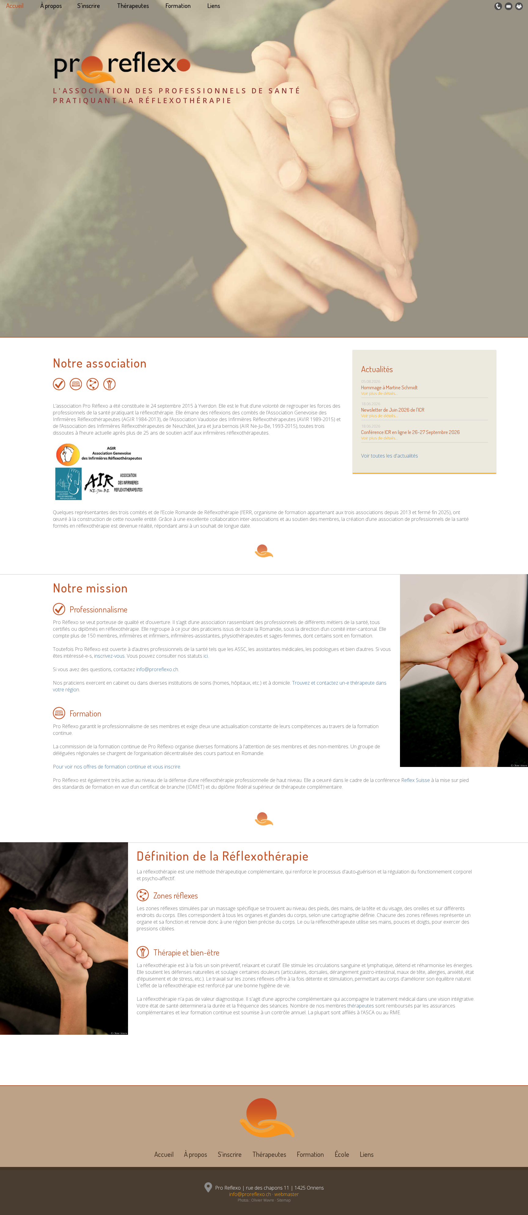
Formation (178, 5)
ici (206, 655)
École (342, 1154)
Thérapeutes (133, 5)
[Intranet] (518, 6)
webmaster (286, 1194)
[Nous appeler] (497, 6)
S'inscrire (88, 5)
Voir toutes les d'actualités (389, 455)
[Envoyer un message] (507, 6)
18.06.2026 (392, 409)
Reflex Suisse (415, 780)
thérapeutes (360, 1005)
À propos (51, 5)
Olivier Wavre (262, 1200)
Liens (213, 5)
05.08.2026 (389, 387)
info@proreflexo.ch (157, 669)
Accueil (15, 5)
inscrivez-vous (109, 655)
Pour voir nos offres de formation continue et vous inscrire (116, 766)
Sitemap (284, 1200)
